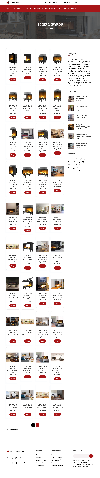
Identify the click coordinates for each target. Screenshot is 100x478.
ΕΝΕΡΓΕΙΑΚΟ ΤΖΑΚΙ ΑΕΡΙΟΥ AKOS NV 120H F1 (27, 332)
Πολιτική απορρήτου (57, 465)
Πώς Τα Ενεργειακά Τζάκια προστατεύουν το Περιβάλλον (83, 107)
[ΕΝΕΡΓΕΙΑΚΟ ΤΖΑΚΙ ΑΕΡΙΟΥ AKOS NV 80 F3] (57, 284)
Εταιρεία (17, 9)
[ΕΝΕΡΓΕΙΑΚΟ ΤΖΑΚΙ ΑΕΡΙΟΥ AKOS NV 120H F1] (27, 322)
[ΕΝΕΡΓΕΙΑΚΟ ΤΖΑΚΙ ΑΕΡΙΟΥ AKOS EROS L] (12, 395)
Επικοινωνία (72, 9)
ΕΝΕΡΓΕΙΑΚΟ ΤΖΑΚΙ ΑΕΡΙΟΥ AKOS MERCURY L (42, 220)
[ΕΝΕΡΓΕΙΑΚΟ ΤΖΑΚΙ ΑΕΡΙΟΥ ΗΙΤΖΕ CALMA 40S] (12, 58)
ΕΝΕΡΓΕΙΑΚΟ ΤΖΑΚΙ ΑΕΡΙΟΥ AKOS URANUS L (43, 257)
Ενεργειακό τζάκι (41, 460)
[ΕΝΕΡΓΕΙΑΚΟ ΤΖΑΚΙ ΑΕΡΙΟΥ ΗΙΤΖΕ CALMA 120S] (42, 134)
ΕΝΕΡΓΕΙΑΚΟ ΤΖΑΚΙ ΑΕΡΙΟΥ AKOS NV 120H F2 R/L (13, 369)
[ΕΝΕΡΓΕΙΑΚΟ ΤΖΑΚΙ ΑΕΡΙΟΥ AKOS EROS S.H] (42, 357)
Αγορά (13, 79)
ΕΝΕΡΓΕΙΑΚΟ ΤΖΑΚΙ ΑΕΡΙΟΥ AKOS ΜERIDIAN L (42, 295)
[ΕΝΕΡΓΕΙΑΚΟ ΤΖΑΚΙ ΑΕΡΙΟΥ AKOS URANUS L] (42, 246)
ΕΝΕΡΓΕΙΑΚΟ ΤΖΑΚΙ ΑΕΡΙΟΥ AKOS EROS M (57, 332)
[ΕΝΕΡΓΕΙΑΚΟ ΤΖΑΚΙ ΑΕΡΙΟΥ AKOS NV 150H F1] (42, 395)
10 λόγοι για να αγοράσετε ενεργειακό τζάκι (83, 126)
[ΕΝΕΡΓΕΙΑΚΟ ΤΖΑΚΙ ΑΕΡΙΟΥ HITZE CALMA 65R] (57, 96)
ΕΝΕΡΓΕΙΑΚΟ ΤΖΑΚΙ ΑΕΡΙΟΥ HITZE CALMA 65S (13, 183)
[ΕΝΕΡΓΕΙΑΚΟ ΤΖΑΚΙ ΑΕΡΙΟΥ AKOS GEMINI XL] (27, 395)
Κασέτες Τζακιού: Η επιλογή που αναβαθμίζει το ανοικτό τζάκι (82, 98)
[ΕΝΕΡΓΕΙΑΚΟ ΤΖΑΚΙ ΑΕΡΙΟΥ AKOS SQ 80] (57, 209)
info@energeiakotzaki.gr (74, 2)
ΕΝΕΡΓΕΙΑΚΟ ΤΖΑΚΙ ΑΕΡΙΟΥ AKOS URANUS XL (42, 332)
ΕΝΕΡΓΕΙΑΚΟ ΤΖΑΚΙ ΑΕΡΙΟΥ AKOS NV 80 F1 (13, 257)
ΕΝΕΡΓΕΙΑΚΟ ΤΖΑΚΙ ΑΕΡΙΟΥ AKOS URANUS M (13, 220)
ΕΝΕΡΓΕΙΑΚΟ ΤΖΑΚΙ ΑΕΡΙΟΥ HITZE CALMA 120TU (27, 296)
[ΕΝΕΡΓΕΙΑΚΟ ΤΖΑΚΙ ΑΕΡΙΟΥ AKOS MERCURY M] (27, 134)
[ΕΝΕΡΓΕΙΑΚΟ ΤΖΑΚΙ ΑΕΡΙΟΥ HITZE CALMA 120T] (27, 246)
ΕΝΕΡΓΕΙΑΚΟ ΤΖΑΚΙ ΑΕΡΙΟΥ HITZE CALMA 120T (27, 258)
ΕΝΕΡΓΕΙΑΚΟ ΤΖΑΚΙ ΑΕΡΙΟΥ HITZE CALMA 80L (57, 70)
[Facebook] (8, 463)
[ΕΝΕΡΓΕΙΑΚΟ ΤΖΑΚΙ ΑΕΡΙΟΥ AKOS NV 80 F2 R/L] (57, 246)
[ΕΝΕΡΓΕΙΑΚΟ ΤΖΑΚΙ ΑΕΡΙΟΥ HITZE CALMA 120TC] (27, 209)
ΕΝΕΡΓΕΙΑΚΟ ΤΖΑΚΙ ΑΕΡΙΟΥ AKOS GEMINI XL (28, 406)
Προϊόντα (26, 9)
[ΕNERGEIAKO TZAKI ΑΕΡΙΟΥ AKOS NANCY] (57, 134)
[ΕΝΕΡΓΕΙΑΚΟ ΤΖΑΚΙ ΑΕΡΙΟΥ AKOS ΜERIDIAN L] (42, 284)
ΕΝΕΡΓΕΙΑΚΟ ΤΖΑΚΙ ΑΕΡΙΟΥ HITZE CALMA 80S (42, 70)
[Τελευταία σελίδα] (37, 425)
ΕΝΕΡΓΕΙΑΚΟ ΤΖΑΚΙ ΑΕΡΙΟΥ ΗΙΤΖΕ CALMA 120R (42, 183)
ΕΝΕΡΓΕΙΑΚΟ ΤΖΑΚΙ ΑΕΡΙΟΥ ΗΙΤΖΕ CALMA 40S (13, 70)
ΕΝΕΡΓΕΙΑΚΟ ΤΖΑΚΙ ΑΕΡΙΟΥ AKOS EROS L (13, 406)
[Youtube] (20, 463)
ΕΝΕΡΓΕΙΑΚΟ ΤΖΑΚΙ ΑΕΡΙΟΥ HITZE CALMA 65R (57, 108)
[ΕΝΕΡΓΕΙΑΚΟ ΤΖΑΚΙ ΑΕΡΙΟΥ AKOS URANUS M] (12, 209)
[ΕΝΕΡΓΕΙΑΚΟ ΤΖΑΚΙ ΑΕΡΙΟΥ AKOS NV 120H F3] (57, 395)
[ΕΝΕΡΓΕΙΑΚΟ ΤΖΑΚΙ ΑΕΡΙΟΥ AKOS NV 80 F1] (12, 246)
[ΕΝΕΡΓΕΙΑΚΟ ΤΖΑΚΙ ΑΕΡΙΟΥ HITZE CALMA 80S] (42, 58)
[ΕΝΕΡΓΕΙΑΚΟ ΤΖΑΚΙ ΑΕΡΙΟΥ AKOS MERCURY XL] (12, 284)
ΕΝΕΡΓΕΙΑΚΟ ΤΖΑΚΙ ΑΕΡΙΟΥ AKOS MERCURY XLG (57, 369)
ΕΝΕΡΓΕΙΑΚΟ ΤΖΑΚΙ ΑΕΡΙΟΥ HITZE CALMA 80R (13, 108)
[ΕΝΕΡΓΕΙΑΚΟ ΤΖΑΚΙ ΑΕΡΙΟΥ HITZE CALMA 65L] (42, 96)
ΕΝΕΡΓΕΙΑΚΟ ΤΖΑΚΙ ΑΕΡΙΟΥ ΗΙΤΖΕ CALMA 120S (42, 145)
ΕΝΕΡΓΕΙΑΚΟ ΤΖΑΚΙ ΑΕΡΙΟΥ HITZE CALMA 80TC (27, 108)
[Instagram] (12, 463)
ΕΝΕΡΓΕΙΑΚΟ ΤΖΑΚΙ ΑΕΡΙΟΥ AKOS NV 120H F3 (57, 406)
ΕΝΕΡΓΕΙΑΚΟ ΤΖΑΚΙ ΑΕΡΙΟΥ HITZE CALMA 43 (27, 69)
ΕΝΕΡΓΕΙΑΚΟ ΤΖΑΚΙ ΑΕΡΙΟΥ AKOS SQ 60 (57, 182)
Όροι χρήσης (54, 463)
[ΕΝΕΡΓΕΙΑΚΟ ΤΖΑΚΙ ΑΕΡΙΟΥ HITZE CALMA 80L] (57, 58)
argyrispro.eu (58, 476)
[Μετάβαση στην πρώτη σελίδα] (33, 425)
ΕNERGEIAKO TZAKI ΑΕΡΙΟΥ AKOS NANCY (57, 144)
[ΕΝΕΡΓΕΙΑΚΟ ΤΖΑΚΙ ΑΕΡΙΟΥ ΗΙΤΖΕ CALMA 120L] (27, 171)
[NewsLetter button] (91, 456)
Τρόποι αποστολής (56, 460)
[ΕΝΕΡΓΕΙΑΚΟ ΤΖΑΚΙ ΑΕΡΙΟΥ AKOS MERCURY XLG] (57, 357)
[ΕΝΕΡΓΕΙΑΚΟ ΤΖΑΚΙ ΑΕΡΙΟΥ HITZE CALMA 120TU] (27, 284)
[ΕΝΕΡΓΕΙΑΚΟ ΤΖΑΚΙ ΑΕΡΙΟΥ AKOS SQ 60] (57, 171)
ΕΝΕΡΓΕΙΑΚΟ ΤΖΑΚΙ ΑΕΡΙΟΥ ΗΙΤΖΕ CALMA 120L (27, 183)
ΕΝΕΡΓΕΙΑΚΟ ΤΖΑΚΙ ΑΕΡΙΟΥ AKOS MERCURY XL (13, 296)
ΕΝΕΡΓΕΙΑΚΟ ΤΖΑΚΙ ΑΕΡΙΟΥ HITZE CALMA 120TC (27, 221)
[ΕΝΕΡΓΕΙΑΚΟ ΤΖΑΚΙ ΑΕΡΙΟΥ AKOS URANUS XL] (42, 322)
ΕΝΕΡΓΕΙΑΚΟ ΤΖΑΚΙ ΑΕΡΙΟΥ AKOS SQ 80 (57, 220)
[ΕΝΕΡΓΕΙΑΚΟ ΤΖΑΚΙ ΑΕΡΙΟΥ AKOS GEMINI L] (27, 357)
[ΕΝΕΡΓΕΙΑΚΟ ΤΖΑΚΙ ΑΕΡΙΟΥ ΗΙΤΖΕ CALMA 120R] (42, 171)
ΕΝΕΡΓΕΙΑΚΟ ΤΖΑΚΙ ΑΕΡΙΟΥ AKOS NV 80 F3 (57, 295)
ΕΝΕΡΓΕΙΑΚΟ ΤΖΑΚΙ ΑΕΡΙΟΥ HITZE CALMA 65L (42, 108)
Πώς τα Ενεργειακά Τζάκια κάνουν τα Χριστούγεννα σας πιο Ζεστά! (83, 116)
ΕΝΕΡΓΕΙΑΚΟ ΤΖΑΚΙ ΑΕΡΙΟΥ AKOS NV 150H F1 (42, 406)
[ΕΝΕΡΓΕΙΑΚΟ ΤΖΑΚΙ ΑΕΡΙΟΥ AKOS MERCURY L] (42, 209)
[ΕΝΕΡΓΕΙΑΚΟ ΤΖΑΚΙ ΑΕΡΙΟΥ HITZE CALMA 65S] (12, 171)
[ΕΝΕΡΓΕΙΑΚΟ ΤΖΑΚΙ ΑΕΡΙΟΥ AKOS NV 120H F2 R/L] (12, 357)
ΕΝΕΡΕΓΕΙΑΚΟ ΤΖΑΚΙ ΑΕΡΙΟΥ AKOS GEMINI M (13, 332)
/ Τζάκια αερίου (53, 28)
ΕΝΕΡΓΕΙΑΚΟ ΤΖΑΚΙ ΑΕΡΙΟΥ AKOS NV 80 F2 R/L (57, 258)
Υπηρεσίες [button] (37, 9)
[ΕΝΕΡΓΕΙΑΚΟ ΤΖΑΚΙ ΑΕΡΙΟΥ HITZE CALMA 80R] (12, 96)
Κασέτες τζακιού (41, 463)
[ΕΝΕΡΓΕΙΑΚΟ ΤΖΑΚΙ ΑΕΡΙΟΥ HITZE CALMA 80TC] (27, 96)
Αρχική (8, 9)
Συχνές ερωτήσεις (41, 465)
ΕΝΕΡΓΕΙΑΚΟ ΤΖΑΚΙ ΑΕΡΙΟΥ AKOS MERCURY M (28, 145)
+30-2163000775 (52, 2)
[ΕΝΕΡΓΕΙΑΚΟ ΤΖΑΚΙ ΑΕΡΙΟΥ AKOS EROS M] (57, 322)
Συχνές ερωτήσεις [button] (52, 9)
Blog (64, 9)
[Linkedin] (16, 463)
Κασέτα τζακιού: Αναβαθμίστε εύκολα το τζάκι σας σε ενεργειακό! (83, 135)
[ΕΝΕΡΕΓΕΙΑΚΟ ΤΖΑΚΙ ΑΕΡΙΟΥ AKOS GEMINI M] (12, 322)
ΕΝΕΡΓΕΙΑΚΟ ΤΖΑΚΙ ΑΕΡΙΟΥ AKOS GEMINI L (27, 368)
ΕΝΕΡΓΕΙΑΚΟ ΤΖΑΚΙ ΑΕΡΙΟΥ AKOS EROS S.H (43, 368)
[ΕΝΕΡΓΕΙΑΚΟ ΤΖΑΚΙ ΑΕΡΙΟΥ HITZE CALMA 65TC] (12, 134)
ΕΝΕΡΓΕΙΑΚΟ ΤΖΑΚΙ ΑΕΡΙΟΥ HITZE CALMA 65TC (13, 145)
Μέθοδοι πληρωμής (56, 457)
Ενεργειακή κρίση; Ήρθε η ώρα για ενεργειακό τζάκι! (82, 144)
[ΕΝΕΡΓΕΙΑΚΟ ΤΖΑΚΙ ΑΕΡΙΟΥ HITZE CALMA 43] (27, 58)
